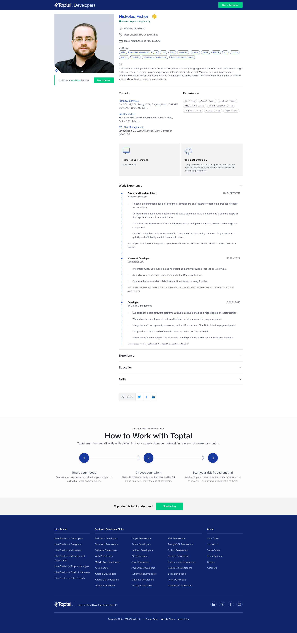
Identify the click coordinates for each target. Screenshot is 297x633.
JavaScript (183, 52)
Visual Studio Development (155, 57)
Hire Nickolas (103, 80)
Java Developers (140, 562)
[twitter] (139, 397)
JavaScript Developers (143, 567)
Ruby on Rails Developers (181, 562)
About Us (212, 567)
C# (156, 52)
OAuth (205, 52)
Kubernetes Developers (144, 573)
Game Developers (141, 544)
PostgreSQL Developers (180, 544)
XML (172, 52)
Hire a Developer (230, 5)
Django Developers (105, 585)
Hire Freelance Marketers (67, 550)
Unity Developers (177, 579)
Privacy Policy (152, 619)
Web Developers (104, 556)
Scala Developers (177, 573)
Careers (211, 562)
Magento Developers (142, 579)
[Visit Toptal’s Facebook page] (231, 604)
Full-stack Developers (106, 538)
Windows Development (140, 52)
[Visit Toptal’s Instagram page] (239, 604)
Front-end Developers (106, 544)
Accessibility (183, 619)
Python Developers (178, 550)
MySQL (216, 52)
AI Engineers (101, 567)
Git (225, 52)
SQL (163, 52)
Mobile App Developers (107, 562)
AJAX (123, 52)
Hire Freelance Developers (68, 538)
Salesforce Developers (180, 567)
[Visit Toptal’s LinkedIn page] (213, 604)
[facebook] (146, 397)
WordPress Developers (180, 585)
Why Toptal (213, 538)
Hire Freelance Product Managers (72, 572)
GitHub (235, 52)
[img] (154, 16)
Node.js (135, 57)
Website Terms (168, 619)
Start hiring (169, 506)
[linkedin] (153, 397)
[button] (181, 185)
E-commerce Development (182, 57)
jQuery (195, 52)
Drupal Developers (141, 538)
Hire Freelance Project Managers (71, 566)
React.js (124, 57)
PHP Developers (176, 538)
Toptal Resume (215, 556)
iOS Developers (139, 556)
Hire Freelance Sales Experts (69, 578)
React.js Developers (178, 556)
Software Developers (106, 550)
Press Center (214, 550)
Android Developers (105, 573)
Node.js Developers (142, 585)
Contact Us (213, 544)
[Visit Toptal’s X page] (222, 604)
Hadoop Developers (142, 550)
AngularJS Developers (107, 579)
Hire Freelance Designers (67, 544)
